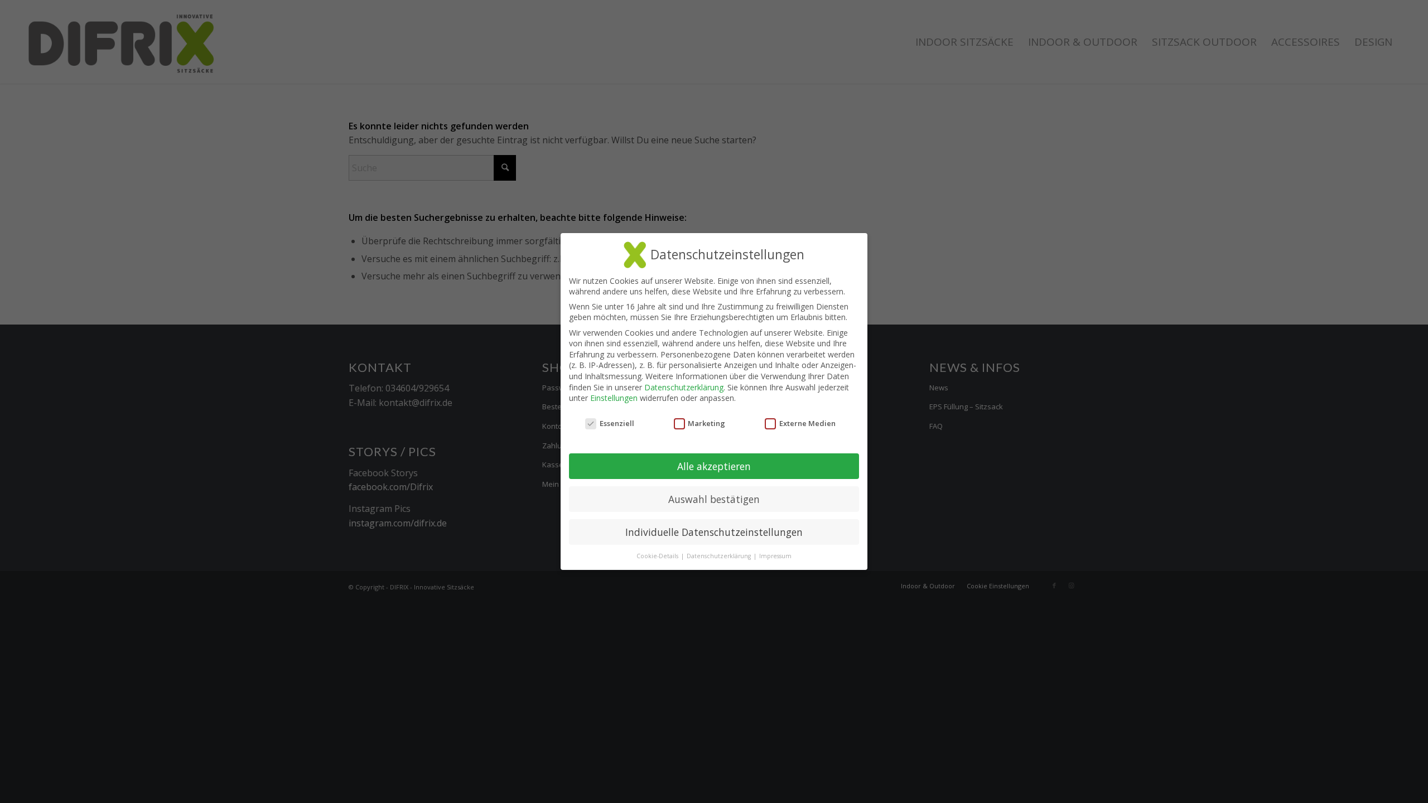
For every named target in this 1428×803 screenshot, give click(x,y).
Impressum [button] (775, 556)
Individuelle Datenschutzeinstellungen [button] (714, 532)
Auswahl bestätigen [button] (714, 499)
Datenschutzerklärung (683, 387)
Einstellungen (614, 398)
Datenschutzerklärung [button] (719, 556)
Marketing (706, 423)
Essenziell (617, 423)
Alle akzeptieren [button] (714, 466)
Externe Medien (807, 423)
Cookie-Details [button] (658, 556)
